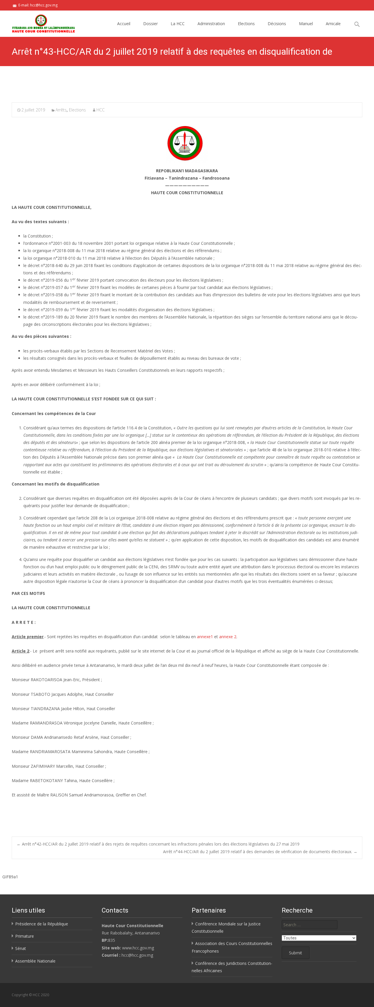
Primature (24, 936)
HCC (100, 110)
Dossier (150, 23)
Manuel (306, 23)
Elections (246, 23)
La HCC (178, 23)
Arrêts (61, 110)
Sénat (20, 948)
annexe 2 (227, 636)
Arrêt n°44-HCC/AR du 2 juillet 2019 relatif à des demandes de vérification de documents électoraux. (260, 851)
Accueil (123, 23)
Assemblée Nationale (35, 961)
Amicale (333, 23)
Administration (211, 23)
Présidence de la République (41, 924)
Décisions (277, 23)
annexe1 (205, 636)
